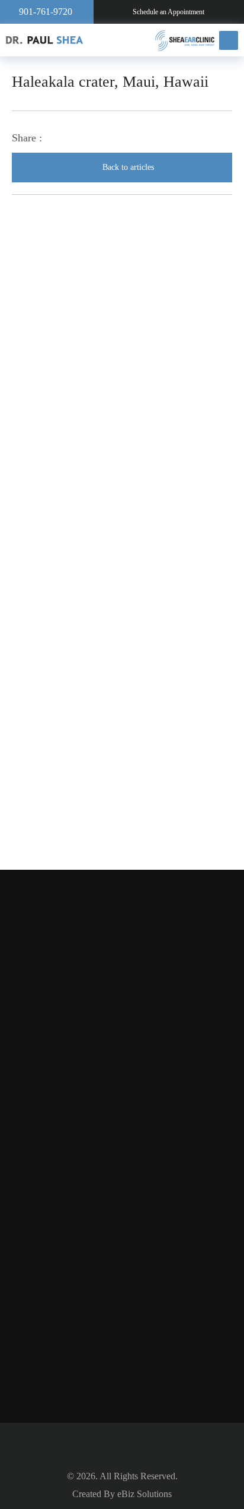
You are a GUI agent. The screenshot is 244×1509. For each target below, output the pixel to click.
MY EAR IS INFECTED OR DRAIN (147, 405)
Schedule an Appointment (168, 12)
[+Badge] (122, 1253)
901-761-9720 (45, 12)
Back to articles (128, 167)
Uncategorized (76, 651)
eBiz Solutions (144, 1494)
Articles (63, 621)
